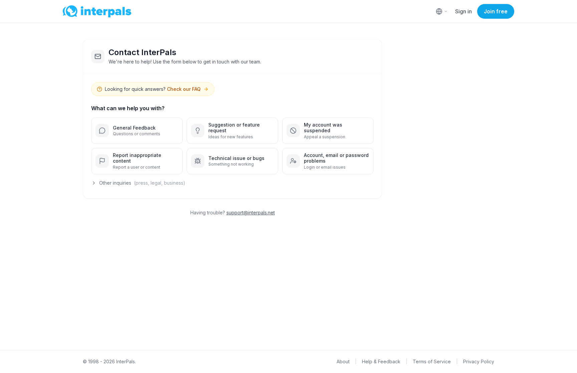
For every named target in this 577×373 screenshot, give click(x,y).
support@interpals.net (250, 212)
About (343, 361)
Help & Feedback (381, 361)
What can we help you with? (128, 108)
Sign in (463, 11)
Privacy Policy (478, 361)
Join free (496, 11)
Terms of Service (432, 361)
